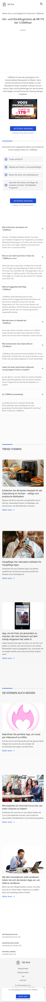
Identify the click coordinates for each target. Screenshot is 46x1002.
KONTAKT (23, 980)
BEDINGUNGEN (23, 972)
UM (23, 976)
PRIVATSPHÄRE (23, 969)
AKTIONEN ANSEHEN (23, 128)
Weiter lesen (23, 996)
